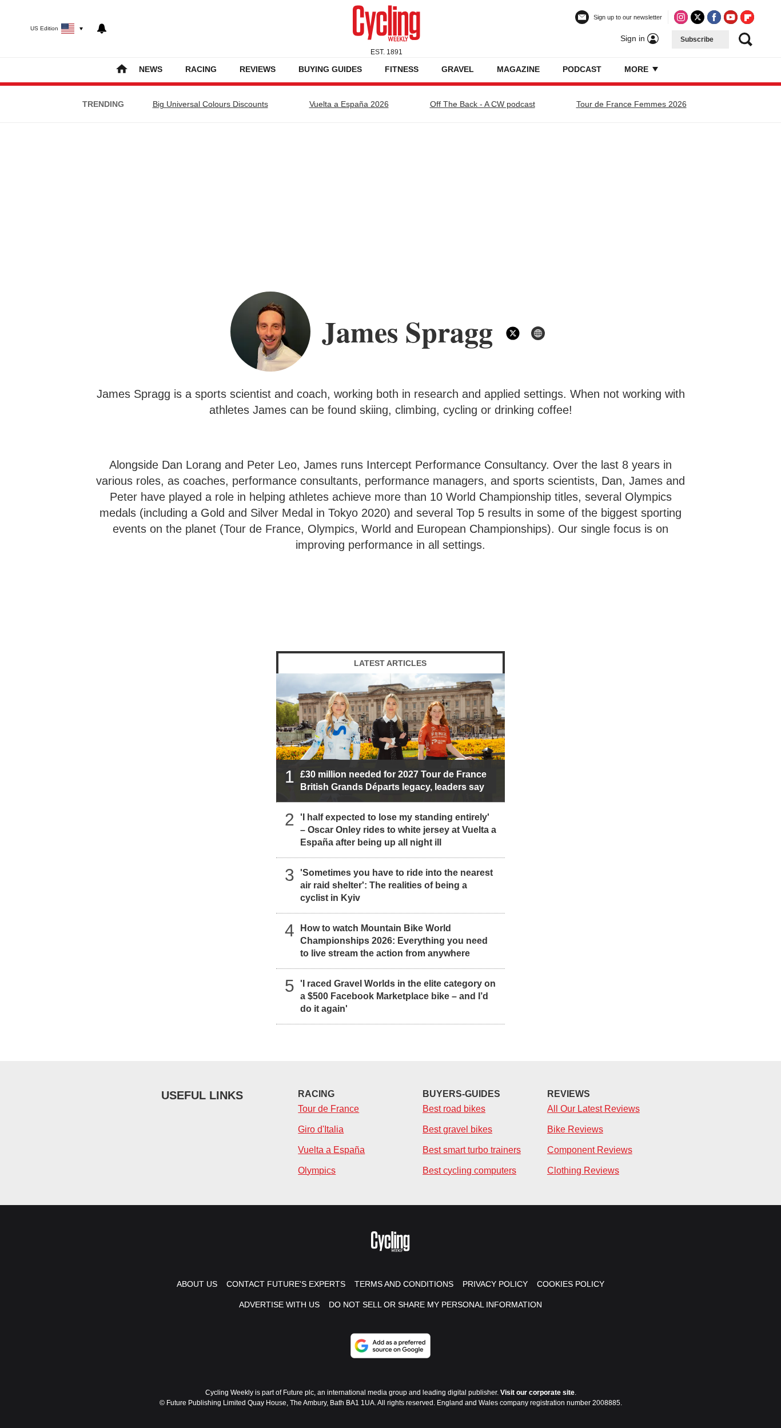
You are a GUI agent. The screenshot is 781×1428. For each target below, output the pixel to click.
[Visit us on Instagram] (681, 17)
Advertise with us (279, 1304)
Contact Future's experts (285, 1284)
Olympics (317, 1170)
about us (197, 1284)
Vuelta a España (331, 1150)
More (637, 69)
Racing (201, 69)
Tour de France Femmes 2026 (631, 104)
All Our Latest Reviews (593, 1109)
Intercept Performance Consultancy (456, 464)
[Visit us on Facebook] (714, 17)
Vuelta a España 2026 (349, 104)
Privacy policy (495, 1284)
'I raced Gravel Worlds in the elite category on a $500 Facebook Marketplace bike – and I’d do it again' (398, 996)
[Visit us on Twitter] (697, 17)
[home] (121, 70)
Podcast (582, 69)
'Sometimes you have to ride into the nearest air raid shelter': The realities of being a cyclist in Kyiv (396, 885)
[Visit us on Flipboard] (747, 17)
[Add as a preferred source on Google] (390, 1345)
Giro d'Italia (321, 1129)
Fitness (402, 69)
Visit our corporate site (537, 1393)
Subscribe (697, 39)
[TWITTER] (512, 333)
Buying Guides (330, 69)
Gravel (457, 69)
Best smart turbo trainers (472, 1150)
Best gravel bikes (457, 1129)
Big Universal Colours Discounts (210, 104)
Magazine (518, 69)
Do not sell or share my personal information (435, 1304)
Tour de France (328, 1109)
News (150, 69)
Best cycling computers (469, 1170)
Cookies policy (570, 1284)
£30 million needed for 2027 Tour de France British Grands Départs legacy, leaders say (393, 780)
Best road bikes (454, 1109)
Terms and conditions (403, 1284)
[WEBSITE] (538, 333)
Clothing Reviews (583, 1170)
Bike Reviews (575, 1129)
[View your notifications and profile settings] (101, 28)
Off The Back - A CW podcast (482, 104)
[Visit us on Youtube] (731, 17)
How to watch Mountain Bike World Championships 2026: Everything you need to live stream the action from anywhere (394, 940)
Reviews (258, 69)
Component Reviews (589, 1150)
